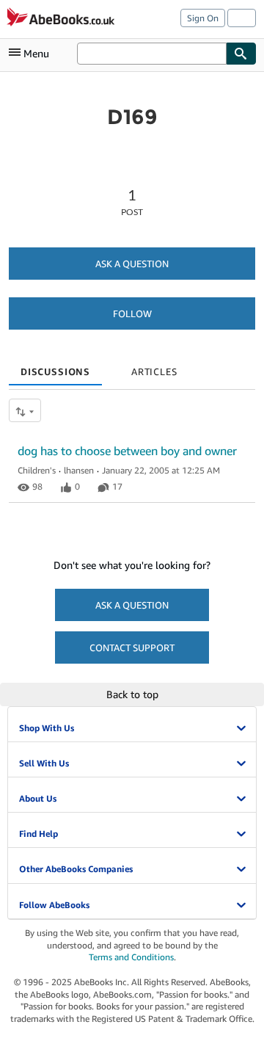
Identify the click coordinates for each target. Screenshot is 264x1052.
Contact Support (132, 647)
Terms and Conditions (131, 956)
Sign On (203, 17)
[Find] (241, 54)
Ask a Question (132, 263)
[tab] (55, 366)
